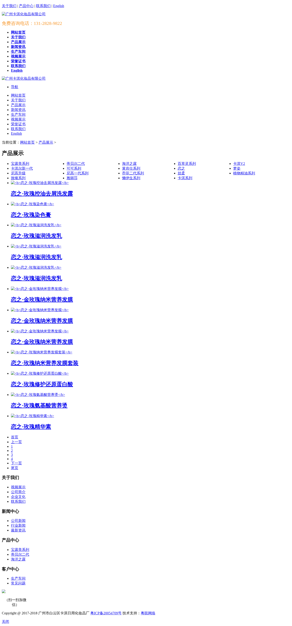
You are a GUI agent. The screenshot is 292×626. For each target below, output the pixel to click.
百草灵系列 (187, 164)
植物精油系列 (244, 173)
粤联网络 (148, 613)
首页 (14, 437)
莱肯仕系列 (131, 168)
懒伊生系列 (131, 178)
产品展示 (46, 142)
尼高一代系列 (78, 173)
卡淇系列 (185, 178)
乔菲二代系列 (133, 173)
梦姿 (236, 168)
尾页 (14, 468)
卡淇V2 (239, 164)
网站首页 (27, 142)
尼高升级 (18, 173)
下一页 (16, 463)
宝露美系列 (20, 164)
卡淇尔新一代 (22, 168)
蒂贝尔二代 (76, 164)
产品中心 (26, 6)
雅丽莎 (72, 178)
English (58, 6)
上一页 (16, 442)
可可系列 (74, 168)
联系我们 (43, 6)
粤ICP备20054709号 (106, 613)
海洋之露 (129, 164)
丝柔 (181, 173)
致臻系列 (18, 178)
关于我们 (9, 6)
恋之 (181, 168)
